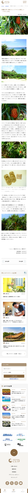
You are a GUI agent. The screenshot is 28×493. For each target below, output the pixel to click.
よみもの (13, 491)
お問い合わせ (14, 466)
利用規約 (14, 472)
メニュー (22, 491)
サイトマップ (14, 477)
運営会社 (14, 469)
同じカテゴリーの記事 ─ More (14, 353)
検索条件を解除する (14, 378)
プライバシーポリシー (14, 474)
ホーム (5, 491)
